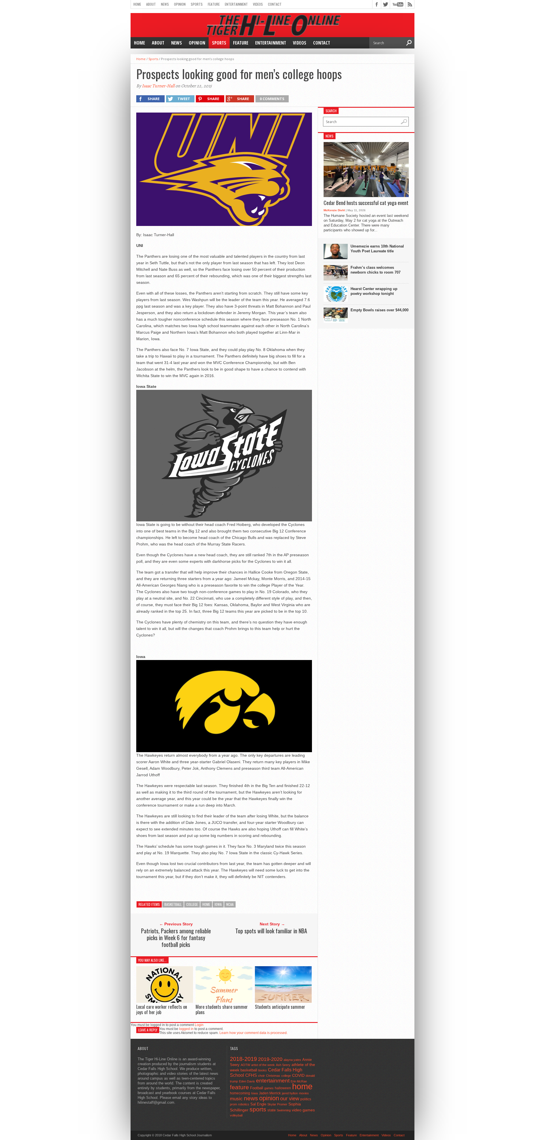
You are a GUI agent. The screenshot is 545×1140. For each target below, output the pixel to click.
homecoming (240, 1093)
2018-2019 (243, 1059)
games (269, 1088)
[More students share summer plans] (224, 1001)
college (192, 904)
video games (303, 1110)
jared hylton (290, 1093)
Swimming (284, 1110)
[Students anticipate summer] (283, 1001)
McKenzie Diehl (334, 210)
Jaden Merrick (270, 1093)
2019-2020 (270, 1059)
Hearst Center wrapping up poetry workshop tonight (374, 291)
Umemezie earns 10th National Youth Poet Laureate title (377, 248)
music (236, 1098)
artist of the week (263, 1065)
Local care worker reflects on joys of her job (161, 1009)
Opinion (180, 4)
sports (258, 1109)
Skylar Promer (277, 1104)
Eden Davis (247, 1081)
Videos (258, 4)
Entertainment (236, 4)
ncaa (230, 904)
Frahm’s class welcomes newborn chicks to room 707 (376, 269)
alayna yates (292, 1059)
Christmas (273, 1075)
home (206, 904)
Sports (197, 4)
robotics (243, 1104)
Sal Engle (258, 1104)
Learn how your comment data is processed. (253, 1033)
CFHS (251, 1075)
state (271, 1110)
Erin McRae (299, 1081)
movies (304, 1093)
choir (261, 1075)
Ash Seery (283, 1065)
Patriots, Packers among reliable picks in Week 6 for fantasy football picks (176, 937)
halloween (283, 1088)
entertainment (273, 1081)
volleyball (236, 1115)
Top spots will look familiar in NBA (271, 930)
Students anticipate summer (280, 1006)
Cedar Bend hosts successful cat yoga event (366, 203)
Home (137, 4)
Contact (275, 4)
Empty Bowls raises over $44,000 (379, 310)
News (165, 4)
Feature (214, 4)
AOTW (245, 1065)
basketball (173, 904)
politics (305, 1099)
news (251, 1098)
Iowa (218, 904)
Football (256, 1088)
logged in (186, 1029)
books (262, 1070)
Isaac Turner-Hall (158, 86)
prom (233, 1104)
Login (199, 1025)
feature (239, 1087)
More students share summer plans (222, 1009)
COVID (298, 1075)
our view (289, 1098)
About (151, 4)
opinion (269, 1098)
